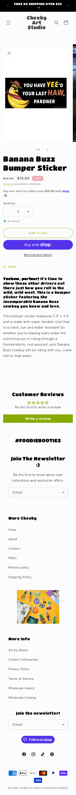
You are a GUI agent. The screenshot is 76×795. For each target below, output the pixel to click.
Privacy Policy (19, 669)
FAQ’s (12, 558)
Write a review (38, 418)
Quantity (9, 203)
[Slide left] (28, 149)
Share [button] (12, 266)
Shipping (8, 184)
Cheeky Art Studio (30, 787)
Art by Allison (18, 650)
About (12, 539)
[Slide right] (47, 149)
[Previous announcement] (7, 5)
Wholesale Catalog (22, 697)
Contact (14, 548)
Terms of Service (21, 678)
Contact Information (23, 659)
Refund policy (18, 567)
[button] (8, 22)
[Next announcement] (68, 5)
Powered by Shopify (55, 787)
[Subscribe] (62, 492)
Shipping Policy (20, 577)
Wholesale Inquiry (21, 688)
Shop (12, 529)
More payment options (38, 254)
